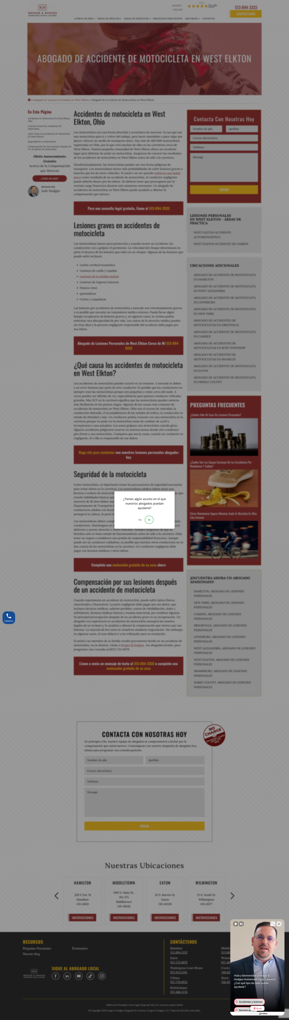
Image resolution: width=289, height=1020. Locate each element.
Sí (149, 519)
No (140, 519)
